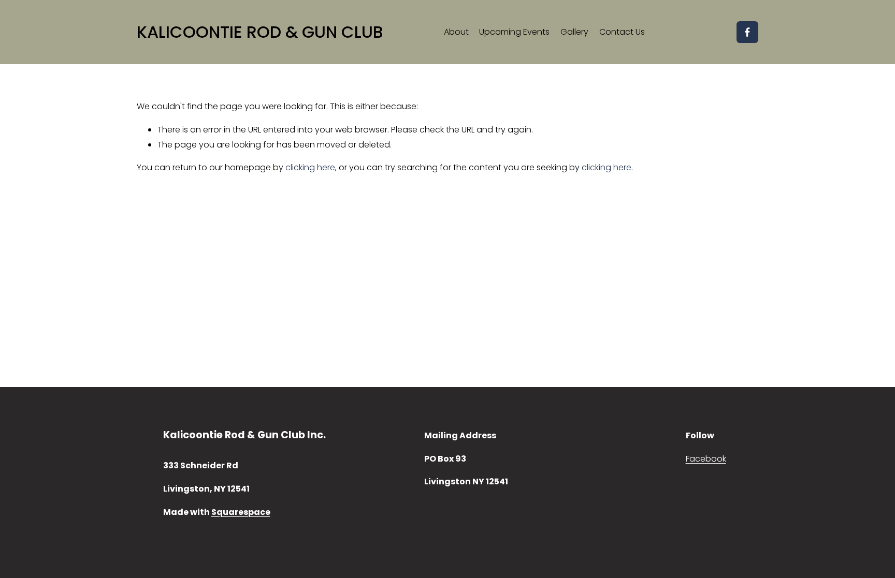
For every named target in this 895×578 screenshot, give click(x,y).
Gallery (574, 32)
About (456, 32)
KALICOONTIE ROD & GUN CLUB (260, 31)
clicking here (310, 167)
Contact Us (622, 32)
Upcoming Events (514, 32)
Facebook (706, 459)
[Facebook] (747, 32)
